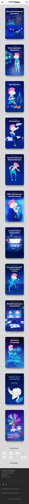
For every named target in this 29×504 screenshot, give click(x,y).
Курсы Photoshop (5, 474)
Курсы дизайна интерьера (8, 473)
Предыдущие (14, 448)
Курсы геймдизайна (6, 477)
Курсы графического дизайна (8, 471)
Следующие (14, 463)
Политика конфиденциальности (10, 493)
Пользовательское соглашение (10, 489)
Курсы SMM (4, 475)
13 (24, 457)
